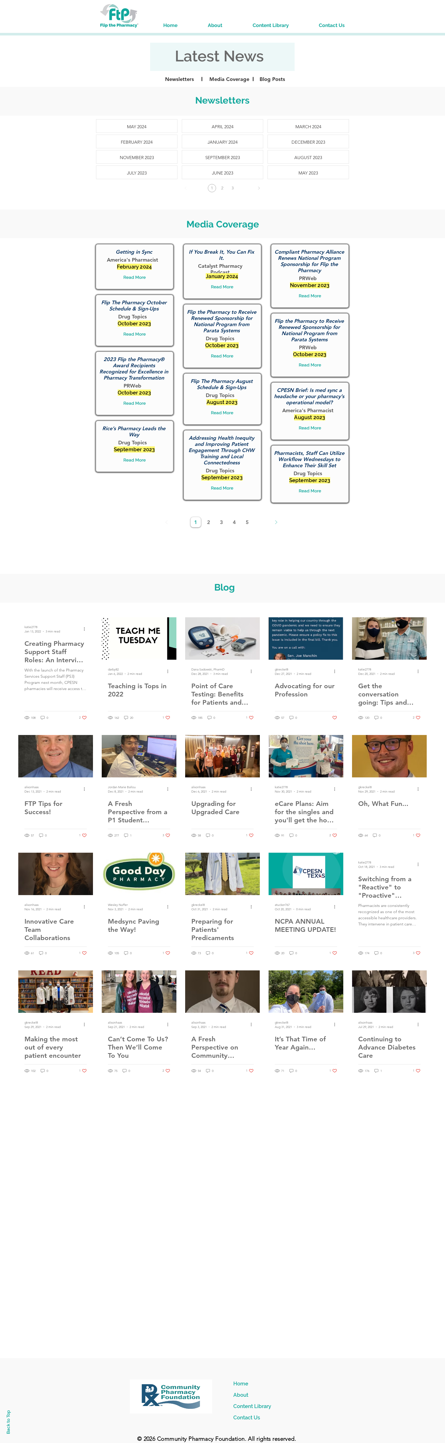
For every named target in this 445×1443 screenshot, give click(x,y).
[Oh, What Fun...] (389, 756)
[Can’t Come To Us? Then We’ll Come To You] (139, 991)
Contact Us (246, 1417)
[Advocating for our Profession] (306, 638)
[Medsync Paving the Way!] (139, 874)
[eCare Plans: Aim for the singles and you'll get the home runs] (306, 756)
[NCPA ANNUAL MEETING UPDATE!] (306, 874)
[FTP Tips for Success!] (55, 756)
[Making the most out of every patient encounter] (55, 991)
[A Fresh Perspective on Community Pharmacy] (222, 991)
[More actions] (86, 629)
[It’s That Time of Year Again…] (306, 991)
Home (240, 1384)
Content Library (252, 1406)
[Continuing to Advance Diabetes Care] (389, 991)
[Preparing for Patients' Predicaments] (222, 874)
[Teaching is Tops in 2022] (139, 638)
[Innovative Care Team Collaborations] (55, 874)
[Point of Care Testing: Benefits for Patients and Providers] (222, 638)
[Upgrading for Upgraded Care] (222, 756)
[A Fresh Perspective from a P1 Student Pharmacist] (139, 756)
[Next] (259, 188)
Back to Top (8, 1422)
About (240, 1395)
